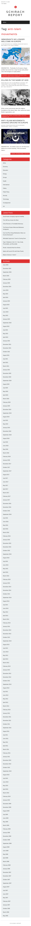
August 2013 (6, 644)
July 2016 (5, 518)
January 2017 (6, 500)
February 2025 (6, 279)
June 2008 (5, 850)
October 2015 (6, 550)
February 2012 (6, 709)
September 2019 (7, 413)
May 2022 (5, 333)
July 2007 (5, 890)
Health (4, 181)
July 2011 (5, 735)
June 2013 (5, 651)
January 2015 (6, 583)
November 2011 (7, 720)
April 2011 (5, 745)
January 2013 (6, 669)
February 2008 (6, 865)
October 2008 (6, 839)
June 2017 (5, 481)
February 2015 (6, 579)
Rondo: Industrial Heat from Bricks (11, 247)
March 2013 (6, 662)
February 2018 (6, 456)
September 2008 (7, 843)
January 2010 (6, 800)
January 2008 (6, 868)
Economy (4, 75)
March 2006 (6, 912)
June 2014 (5, 608)
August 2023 (6, 304)
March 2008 (6, 861)
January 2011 (6, 756)
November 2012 (7, 677)
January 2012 (6, 713)
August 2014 (6, 601)
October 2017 (6, 467)
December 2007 (7, 872)
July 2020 (5, 387)
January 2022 (6, 340)
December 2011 (7, 716)
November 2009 (7, 807)
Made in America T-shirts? (9, 254)
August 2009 (6, 810)
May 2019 (5, 424)
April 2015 (5, 572)
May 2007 (5, 897)
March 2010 (6, 792)
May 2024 (5, 293)
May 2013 (5, 655)
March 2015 (6, 575)
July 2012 (5, 691)
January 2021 (6, 369)
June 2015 (5, 565)
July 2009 (5, 814)
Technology (6, 199)
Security (17, 76)
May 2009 (5, 821)
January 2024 (6, 301)
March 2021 (6, 366)
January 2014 (6, 626)
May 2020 (5, 391)
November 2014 (7, 590)
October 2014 (6, 594)
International (23, 75)
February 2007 (6, 901)
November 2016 (7, 507)
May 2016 (5, 525)
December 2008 (7, 836)
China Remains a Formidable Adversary (13, 223)
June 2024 (5, 290)
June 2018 (5, 445)
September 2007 (7, 883)
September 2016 (7, 514)
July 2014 (5, 604)
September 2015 (7, 554)
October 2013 (6, 637)
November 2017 (7, 463)
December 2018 (7, 431)
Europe (16, 75)
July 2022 (5, 330)
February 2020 (6, 402)
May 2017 (5, 485)
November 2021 (7, 348)
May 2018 (5, 449)
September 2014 (7, 597)
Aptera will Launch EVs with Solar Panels (13, 251)
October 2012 (6, 680)
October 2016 (6, 510)
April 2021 (5, 362)
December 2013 (7, 630)
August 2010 (6, 774)
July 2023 (5, 308)
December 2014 (7, 586)
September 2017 (7, 471)
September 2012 (7, 684)
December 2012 (7, 673)
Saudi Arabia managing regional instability (13, 216)
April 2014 (5, 615)
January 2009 (6, 832)
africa (4, 163)
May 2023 (5, 315)
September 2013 (7, 641)
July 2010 (5, 778)
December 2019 (7, 409)
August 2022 (6, 326)
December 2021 (7, 344)
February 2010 (6, 796)
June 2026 (5, 264)
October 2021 (6, 351)
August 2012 (6, 688)
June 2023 (5, 311)
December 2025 (7, 268)
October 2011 (6, 724)
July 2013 (5, 648)
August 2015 (6, 557)
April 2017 (5, 489)
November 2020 (7, 377)
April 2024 (5, 297)
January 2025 (6, 283)
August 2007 (6, 886)
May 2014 (5, 612)
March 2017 (6, 492)
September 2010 (7, 771)
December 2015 (7, 543)
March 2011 (6, 749)
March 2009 (6, 825)
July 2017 (5, 478)
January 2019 (6, 427)
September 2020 (7, 380)
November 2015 (7, 547)
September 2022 (7, 322)
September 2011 (7, 727)
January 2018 (6, 460)
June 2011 (5, 738)
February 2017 (6, 496)
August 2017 (6, 474)
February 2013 (6, 666)
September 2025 (7, 272)
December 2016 (7, 503)
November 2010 (7, 763)
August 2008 (6, 847)
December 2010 (7, 760)
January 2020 (6, 406)
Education (11, 75)
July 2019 (5, 420)
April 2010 (5, 789)
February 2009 (6, 829)
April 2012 (5, 702)
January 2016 (6, 539)
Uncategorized (6, 202)
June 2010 (5, 782)
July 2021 (5, 359)
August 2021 (6, 355)
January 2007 (6, 905)
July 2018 (5, 442)
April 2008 (5, 858)
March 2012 (6, 706)
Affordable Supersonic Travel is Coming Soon (14, 238)
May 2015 (5, 568)
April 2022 (5, 337)
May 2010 (5, 785)
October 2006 (6, 908)
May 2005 (5, 915)
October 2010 (6, 767)
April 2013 (5, 659)
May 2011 (5, 742)
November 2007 (7, 876)
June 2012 (5, 695)
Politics (4, 76)
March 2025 (6, 275)
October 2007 (6, 879)
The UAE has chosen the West (10, 220)
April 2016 (5, 528)
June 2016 (5, 521)
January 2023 (6, 319)
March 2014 (6, 619)
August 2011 (6, 731)
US (8, 116)
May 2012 (5, 698)
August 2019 (6, 416)
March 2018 (6, 453)
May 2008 (5, 854)
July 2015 (5, 561)
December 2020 (7, 373)
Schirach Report (15, 13)
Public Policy (11, 76)
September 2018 (7, 434)
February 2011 (6, 753)
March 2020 (6, 398)
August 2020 (6, 384)
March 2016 (6, 532)
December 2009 (7, 803)
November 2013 (7, 633)
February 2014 (6, 622)
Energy (5, 173)
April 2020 (5, 395)
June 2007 (5, 894)
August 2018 (6, 438)
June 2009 (5, 818)
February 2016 (6, 536)
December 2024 (7, 286)
